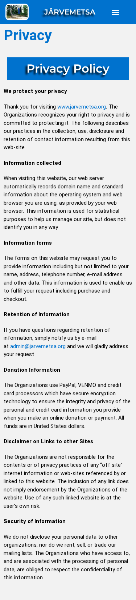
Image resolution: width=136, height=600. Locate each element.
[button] (115, 12)
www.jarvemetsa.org (81, 106)
